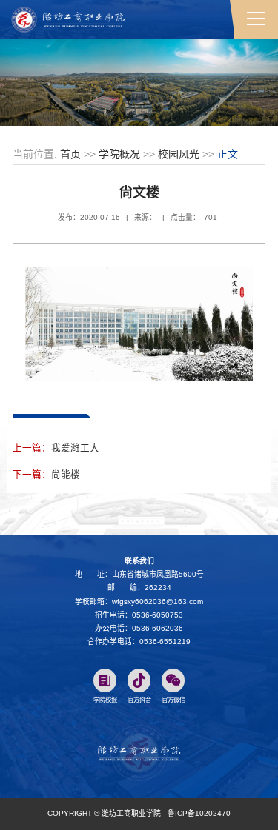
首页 (70, 154)
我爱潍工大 (75, 448)
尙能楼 (65, 474)
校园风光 (178, 154)
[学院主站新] (68, 18)
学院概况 (119, 154)
